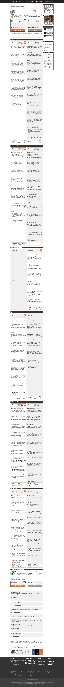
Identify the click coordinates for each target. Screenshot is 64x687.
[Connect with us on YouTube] (51, 664)
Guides (33, 1)
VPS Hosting (17, 318)
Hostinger (34, 10)
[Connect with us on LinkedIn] (50, 664)
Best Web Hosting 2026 (13, 669)
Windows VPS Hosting (48, 672)
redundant (28, 342)
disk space (36, 180)
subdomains (13, 163)
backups (12, 81)
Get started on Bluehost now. (32, 138)
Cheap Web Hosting (48, 44)
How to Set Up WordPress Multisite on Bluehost (49, 58)
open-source (29, 112)
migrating (12, 198)
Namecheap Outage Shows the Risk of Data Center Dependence (49, 29)
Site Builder (35, 37)
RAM (28, 276)
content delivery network (34, 454)
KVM (39, 112)
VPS (28, 37)
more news (51, 39)
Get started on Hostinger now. (17, 108)
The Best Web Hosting (48, 43)
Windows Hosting (47, 671)
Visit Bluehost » (34, 30)
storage (22, 155)
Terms (16, 664)
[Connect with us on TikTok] (53, 661)
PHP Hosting (21, 674)
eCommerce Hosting (13, 675)
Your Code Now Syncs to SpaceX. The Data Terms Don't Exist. (49, 36)
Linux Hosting (21, 672)
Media (50, 11)
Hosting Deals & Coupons (31, 672)
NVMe (14, 94)
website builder (13, 80)
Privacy (11, 664)
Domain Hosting (30, 675)
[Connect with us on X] (50, 661)
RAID (28, 275)
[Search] (45, 1)
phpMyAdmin (22, 457)
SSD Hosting (21, 675)
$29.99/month (36, 27)
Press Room (50, 12)
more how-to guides (50, 69)
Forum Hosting (21, 669)
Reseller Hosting (39, 675)
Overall (16, 37)
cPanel (30, 77)
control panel (34, 77)
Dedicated (24, 37)
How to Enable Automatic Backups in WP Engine (49, 55)
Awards (14, 664)
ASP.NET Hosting (12, 672)
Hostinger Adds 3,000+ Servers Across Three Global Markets (49, 33)
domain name (19, 81)
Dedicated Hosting (34, 254)
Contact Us (45, 12)
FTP (21, 162)
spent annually (46, 24)
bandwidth (12, 156)
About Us (45, 11)
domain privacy (37, 80)
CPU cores (29, 257)
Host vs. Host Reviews (41, 664)
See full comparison (19, 594)
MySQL (15, 457)
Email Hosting (38, 669)
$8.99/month (16, 27)
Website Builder (47, 50)
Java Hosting (21, 671)
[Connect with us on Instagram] (51, 661)
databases (19, 162)
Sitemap (19, 664)
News (37, 1)
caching (19, 461)
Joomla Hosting (39, 672)
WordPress (31, 37)
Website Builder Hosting (18, 495)
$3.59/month (17, 25)
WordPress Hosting (17, 408)
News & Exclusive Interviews (41, 661)
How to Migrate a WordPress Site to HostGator (48, 61)
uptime (12, 73)
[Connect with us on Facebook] (48, 661)
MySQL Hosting (39, 674)
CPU (36, 274)
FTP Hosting (38, 671)
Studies (41, 1)
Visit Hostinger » (19, 30)
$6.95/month (38, 25)
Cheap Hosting (20, 37)
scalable (23, 74)
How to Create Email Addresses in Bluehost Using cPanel (49, 66)
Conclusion (39, 37)
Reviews (28, 1)
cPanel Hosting (30, 674)
